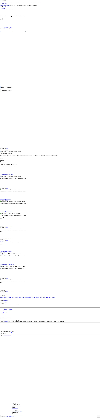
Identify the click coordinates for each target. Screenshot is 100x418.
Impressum (5, 310)
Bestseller (13, 411)
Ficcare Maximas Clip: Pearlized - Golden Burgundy (6, 174)
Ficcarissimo (30, 296)
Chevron (14, 296)
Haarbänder (16, 297)
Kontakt (10, 310)
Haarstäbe (1, 297)
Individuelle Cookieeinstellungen (4, 4)
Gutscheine (53, 297)
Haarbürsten (35, 297)
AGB (4, 308)
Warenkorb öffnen (12, 416)
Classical (17, 296)
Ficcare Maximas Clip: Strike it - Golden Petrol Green (7, 264)
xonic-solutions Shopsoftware (7, 335)
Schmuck (50, 297)
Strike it (3, 296)
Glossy (22, 296)
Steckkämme (31, 297)
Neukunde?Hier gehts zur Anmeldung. (3, 302)
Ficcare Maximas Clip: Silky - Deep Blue (5, 199)
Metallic (19, 296)
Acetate (27, 296)
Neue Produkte (20, 411)
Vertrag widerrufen (4, 312)
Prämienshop (17, 304)
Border (6, 296)
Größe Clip (1, 149)
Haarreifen (12, 297)
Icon (1, 296)
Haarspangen (9, 297)
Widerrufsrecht (5, 309)
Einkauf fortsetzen (3, 416)
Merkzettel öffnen (7, 416)
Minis (33, 296)
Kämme (38, 297)
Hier (11, 332)
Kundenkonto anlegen (15, 408)
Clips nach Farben (42, 296)
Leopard (11, 296)
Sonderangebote (17, 411)
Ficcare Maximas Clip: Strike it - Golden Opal (6, 251)
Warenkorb (6, 150)
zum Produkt (1, 177)
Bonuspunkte (10, 309)
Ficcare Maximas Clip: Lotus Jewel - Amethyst (6, 211)
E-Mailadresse (2, 317)
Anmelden (2, 300)
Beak (38, 296)
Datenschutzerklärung (5, 321)
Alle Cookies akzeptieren (3, 3)
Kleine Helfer (46, 297)
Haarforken (5, 297)
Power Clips (36, 296)
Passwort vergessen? (5, 300)
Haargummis (20, 297)
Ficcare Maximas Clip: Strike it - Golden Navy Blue (6, 238)
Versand (7, 148)
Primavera (8, 296)
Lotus (25, 296)
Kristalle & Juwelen (42, 297)
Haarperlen (28, 297)
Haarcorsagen (24, 297)
